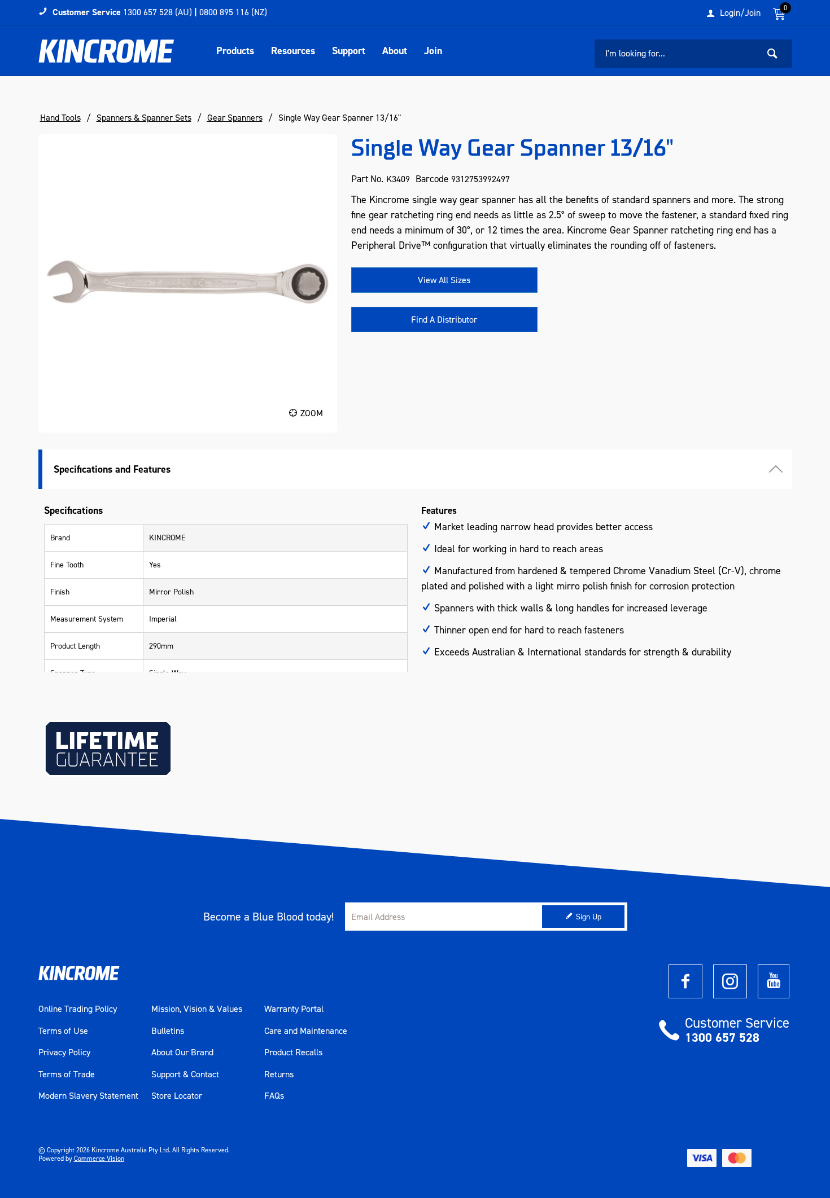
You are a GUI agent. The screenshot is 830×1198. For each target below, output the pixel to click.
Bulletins (167, 1031)
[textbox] (676, 53)
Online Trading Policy (77, 1009)
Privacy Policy (64, 1052)
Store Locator (176, 1096)
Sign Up (588, 916)
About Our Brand (182, 1052)
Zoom (311, 413)
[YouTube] (773, 981)
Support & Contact (185, 1074)
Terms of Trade (66, 1074)
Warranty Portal (294, 1009)
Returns (279, 1074)
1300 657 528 (722, 1037)
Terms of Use (63, 1031)
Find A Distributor (444, 319)
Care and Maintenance (305, 1031)
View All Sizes (444, 280)
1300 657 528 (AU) (157, 12)
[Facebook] (685, 981)
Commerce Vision (99, 1158)
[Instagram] (730, 981)
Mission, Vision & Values (196, 1009)
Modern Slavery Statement (88, 1096)
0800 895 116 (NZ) (233, 12)
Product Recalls (293, 1052)
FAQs (274, 1096)
